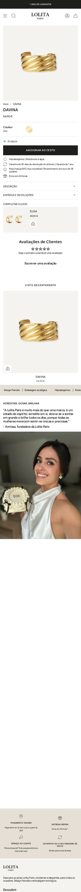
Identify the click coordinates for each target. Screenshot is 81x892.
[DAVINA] (40, 332)
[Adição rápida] (7, 368)
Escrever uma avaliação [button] (40, 263)
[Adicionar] (33, 224)
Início (5, 104)
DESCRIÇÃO (10, 186)
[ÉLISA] (15, 220)
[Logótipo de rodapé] (11, 868)
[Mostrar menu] (5, 15)
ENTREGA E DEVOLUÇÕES (18, 195)
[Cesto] (75, 15)
